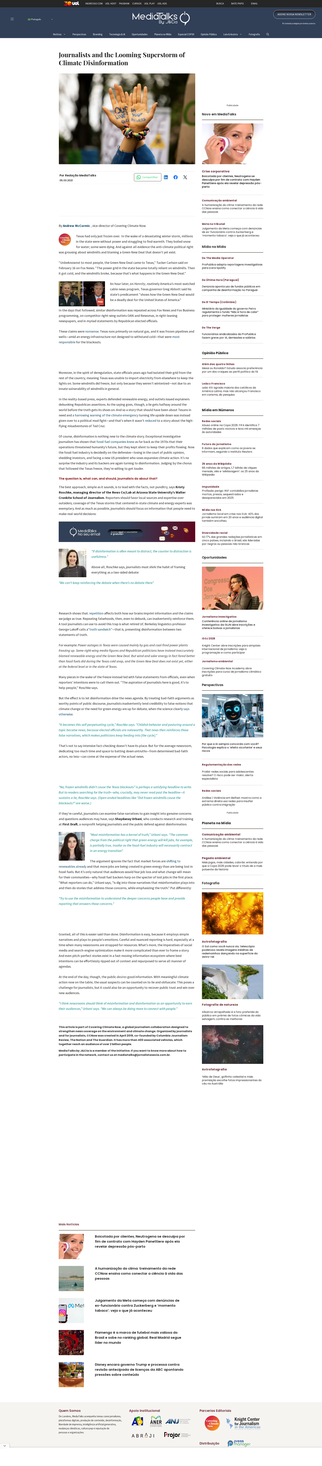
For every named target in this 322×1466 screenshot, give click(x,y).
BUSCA (220, 3)
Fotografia (254, 34)
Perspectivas (79, 34)
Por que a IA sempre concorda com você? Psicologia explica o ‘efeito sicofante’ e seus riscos (232, 747)
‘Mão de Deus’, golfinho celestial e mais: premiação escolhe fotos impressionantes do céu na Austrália (232, 1080)
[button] (267, 34)
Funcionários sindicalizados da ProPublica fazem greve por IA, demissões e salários (229, 336)
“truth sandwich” (100, 629)
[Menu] (12, 19)
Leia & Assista (230, 34)
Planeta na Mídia (162, 34)
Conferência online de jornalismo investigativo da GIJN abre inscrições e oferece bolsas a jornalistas (228, 624)
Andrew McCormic (77, 226)
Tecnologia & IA (117, 34)
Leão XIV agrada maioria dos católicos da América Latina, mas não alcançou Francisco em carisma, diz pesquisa (231, 391)
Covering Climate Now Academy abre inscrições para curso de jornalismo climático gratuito (231, 671)
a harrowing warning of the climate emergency (105, 415)
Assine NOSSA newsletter (294, 14)
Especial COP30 (186, 34)
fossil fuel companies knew (115, 442)
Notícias (57, 34)
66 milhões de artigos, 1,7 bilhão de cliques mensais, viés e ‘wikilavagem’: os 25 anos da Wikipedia (230, 471)
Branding (97, 34)
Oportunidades (140, 34)
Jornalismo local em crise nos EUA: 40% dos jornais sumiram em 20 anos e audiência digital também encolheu (232, 517)
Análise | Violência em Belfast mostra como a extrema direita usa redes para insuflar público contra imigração (231, 801)
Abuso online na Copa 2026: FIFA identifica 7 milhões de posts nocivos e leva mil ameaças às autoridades (231, 428)
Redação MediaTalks (80, 175)
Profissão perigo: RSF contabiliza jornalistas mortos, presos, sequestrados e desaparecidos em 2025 (230, 494)
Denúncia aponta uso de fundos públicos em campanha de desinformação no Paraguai (231, 288)
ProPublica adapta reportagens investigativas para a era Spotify (232, 266)
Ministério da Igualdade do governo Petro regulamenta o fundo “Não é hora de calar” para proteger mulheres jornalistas (230, 312)
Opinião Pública (209, 34)
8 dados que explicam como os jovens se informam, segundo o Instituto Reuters (228, 450)
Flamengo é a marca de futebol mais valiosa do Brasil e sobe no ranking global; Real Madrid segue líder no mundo (138, 1337)
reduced (150, 420)
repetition (96, 613)
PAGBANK (124, 3)
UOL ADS (162, 3)
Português (36, 19)
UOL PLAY (149, 3)
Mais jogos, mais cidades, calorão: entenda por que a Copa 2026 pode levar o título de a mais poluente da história (232, 865)
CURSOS (137, 3)
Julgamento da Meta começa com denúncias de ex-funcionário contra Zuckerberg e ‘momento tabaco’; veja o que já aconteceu (137, 1305)
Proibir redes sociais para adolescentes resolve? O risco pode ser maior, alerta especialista (228, 775)
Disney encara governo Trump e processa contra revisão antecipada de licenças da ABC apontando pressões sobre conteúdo (139, 1369)
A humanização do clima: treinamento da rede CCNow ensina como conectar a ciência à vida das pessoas (139, 1273)
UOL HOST (110, 3)
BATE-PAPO (237, 3)
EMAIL (254, 3)
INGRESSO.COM (94, 3)
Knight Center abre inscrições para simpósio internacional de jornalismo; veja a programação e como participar (231, 649)
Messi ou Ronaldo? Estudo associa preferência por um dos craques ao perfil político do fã (232, 370)
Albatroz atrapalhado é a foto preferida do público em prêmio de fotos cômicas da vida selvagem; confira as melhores (231, 1015)
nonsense (92, 331)
